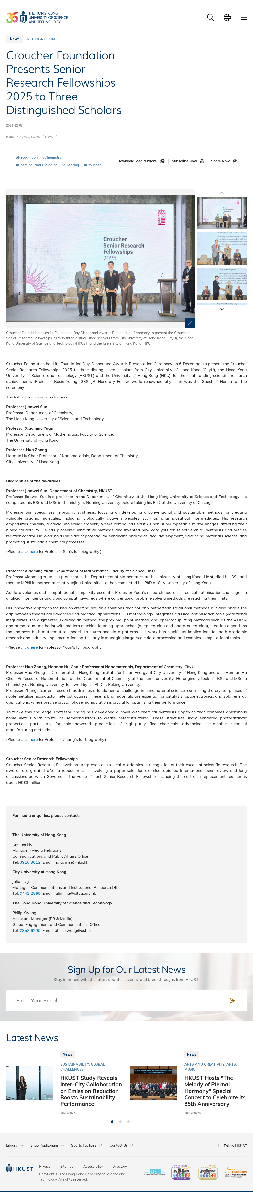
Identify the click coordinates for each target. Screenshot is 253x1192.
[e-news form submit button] (233, 1001)
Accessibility (93, 1166)
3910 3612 (30, 862)
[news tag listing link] (27, 157)
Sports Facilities (83, 1145)
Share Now (221, 161)
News (49, 136)
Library (11, 1145)
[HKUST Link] (37, 17)
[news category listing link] (41, 39)
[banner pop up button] (190, 323)
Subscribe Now (185, 161)
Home (10, 136)
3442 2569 (30, 893)
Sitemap (66, 1166)
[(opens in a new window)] (181, 1173)
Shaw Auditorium (44, 1145)
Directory (119, 1166)
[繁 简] (227, 17)
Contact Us (118, 1145)
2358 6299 (30, 930)
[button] (222, 309)
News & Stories (30, 136)
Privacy (44, 1166)
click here (29, 551)
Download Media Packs (137, 161)
